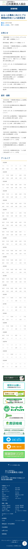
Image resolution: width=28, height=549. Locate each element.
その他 (16, 496)
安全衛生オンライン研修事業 (7, 514)
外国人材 (17, 509)
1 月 (25, 178)
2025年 (5, 172)
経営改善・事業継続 (19, 507)
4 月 (12, 178)
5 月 (7, 168)
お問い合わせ (18, 498)
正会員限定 (5, 527)
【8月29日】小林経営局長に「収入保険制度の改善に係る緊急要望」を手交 (15, 133)
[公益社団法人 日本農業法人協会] (14, 3)
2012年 (5, 294)
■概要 (2, 23)
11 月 (7, 175)
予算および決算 (5, 496)
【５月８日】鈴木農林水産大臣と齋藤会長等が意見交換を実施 (14, 52)
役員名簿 (17, 493)
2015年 (5, 266)
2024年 (5, 181)
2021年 (5, 209)
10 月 (12, 175)
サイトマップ (24, 540)
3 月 (16, 168)
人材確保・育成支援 (6, 507)
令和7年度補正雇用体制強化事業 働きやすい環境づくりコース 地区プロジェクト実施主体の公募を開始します (14, 58)
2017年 (5, 247)
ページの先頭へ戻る (15, 465)
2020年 (5, 219)
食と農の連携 (5, 509)
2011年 (4, 304)
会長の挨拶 (4, 487)
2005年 (5, 351)
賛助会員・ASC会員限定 (8, 523)
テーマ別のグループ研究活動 (20, 511)
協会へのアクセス (5, 491)
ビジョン (17, 491)
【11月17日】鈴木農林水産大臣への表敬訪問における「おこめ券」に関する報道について (15, 83)
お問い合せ (5, 530)
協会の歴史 (17, 487)
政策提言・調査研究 (6, 505)
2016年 (5, 256)
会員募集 (4, 518)
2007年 (5, 341)
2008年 (5, 332)
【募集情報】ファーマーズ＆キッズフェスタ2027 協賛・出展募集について (14, 38)
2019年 (5, 228)
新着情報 (4, 534)
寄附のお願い (5, 500)
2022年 (5, 200)
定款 (3, 493)
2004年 (5, 360)
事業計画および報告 (19, 494)
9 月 (16, 184)
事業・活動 (5, 503)
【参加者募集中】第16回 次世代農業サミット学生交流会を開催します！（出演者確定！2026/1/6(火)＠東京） (14, 77)
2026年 (5, 162)
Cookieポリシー (16, 540)
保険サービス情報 (5, 510)
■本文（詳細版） (5, 25)
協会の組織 (17, 489)
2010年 (5, 313)
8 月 (20, 175)
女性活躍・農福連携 (19, 505)
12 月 (3, 184)
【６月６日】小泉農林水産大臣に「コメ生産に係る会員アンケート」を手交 (14, 151)
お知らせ (4, 33)
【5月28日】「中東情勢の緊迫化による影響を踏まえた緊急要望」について (15, 47)
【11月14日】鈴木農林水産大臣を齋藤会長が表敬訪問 (15, 88)
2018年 (5, 238)
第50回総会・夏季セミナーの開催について (14, 42)
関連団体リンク (5, 498)
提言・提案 (5, 95)
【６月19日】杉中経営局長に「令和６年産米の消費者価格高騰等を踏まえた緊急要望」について (14, 145)
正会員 (3, 520)
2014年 (5, 275)
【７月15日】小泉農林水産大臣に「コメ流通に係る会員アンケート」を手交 (14, 138)
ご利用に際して (14, 542)
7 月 (25, 165)
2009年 (5, 322)
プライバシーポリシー (6, 540)
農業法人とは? (5, 489)
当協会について (6, 485)
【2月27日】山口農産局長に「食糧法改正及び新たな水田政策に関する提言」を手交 (15, 70)
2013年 (5, 285)
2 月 (20, 168)
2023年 (5, 191)
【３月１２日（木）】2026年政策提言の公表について (14, 65)
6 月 (3, 168)
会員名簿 (4, 494)
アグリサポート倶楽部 (20, 520)
